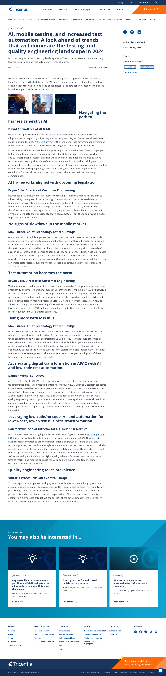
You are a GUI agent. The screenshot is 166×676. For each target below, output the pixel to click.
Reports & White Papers (69, 642)
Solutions (47, 9)
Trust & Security (15, 645)
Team (10, 638)
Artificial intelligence (133, 62)
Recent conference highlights (92, 643)
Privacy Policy (106, 672)
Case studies (64, 631)
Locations (113, 635)
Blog (131, 2)
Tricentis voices (31, 19)
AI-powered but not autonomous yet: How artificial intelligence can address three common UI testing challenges (30, 584)
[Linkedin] (146, 632)
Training (37, 638)
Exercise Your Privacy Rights (89, 672)
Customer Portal (143, 2)
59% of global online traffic (56, 240)
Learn (61, 649)
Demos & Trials (115, 631)
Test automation (147, 67)
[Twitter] (135, 632)
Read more (17, 601)
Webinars (118, 575)
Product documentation (43, 635)
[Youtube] (156, 632)
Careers (11, 631)
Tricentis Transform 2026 (95, 631)
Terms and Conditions (137, 672)
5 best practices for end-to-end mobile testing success (80, 582)
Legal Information (121, 672)
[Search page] (156, 2)
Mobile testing (130, 67)
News (10, 635)
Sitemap (151, 672)
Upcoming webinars (92, 635)
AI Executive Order (73, 199)
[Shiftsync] (151, 632)
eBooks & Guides (19, 575)
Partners (12, 642)
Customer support (41, 631)
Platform (63, 9)
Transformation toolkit (43, 642)
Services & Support (84, 9)
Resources (105, 9)
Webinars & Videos (67, 638)
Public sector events (93, 638)
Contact (121, 9)
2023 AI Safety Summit (41, 141)
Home (10, 19)
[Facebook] (140, 632)
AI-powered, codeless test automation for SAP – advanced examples (131, 583)
